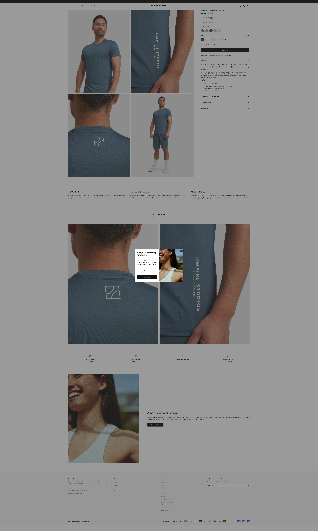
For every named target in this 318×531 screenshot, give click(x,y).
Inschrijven (147, 277)
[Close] (181, 251)
